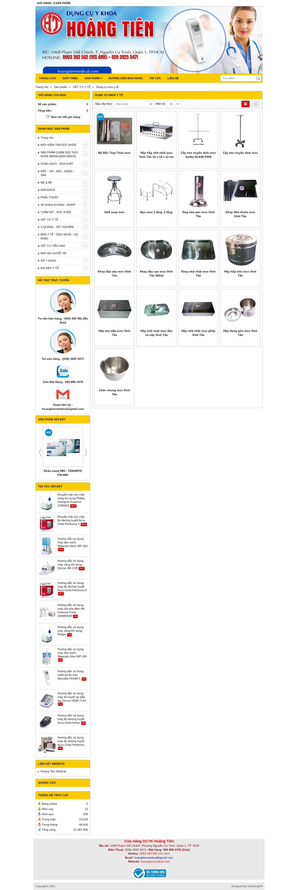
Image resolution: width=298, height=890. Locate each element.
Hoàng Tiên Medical (53, 771)
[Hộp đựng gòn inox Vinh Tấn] (240, 309)
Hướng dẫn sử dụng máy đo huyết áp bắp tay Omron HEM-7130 (72, 697)
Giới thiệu (70, 78)
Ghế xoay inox (114, 212)
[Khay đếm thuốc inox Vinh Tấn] (240, 190)
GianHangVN (255, 886)
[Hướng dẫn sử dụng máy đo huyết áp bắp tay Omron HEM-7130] (47, 700)
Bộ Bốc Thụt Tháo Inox (114, 152)
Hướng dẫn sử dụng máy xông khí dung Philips (71, 630)
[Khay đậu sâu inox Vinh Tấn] (114, 249)
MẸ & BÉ (46, 182)
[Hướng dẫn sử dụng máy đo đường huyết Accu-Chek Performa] (47, 745)
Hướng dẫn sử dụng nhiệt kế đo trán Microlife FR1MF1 (71, 675)
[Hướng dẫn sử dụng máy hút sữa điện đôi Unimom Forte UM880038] (47, 612)
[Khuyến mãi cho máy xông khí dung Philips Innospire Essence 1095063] (47, 502)
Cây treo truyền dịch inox (240, 152)
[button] (134, 104)
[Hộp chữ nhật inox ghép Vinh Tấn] (198, 309)
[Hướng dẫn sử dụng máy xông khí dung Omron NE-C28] (47, 568)
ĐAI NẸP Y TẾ (50, 268)
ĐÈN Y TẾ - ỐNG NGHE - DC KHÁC (59, 236)
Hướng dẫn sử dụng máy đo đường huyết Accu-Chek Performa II (72, 586)
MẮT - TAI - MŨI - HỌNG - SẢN (57, 173)
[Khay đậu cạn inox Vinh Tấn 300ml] (156, 249)
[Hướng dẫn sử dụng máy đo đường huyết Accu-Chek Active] (47, 723)
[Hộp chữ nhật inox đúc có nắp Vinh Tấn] (156, 309)
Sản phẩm (92, 78)
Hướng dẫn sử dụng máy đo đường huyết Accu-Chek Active (71, 719)
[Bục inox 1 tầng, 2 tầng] (156, 190)
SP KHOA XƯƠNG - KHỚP (58, 204)
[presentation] (40, 452)
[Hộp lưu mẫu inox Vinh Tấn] (114, 309)
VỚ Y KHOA (48, 260)
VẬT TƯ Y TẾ (49, 219)
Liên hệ (173, 78)
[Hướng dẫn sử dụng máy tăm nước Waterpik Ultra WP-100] (47, 656)
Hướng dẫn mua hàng (125, 78)
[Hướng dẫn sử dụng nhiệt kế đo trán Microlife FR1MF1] (47, 678)
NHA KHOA (48, 189)
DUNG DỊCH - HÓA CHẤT (57, 163)
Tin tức (155, 78)
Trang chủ (47, 78)
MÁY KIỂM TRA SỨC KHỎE (58, 144)
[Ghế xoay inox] (114, 190)
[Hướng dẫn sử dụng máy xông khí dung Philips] (47, 634)
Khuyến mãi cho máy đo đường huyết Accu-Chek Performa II (72, 520)
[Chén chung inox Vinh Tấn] (114, 368)
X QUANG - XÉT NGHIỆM (57, 227)
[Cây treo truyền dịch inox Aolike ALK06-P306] (198, 131)
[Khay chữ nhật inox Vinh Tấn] (198, 249)
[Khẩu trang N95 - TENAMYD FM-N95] (63, 447)
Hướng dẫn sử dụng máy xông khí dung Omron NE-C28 (71, 564)
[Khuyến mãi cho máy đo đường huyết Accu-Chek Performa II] (47, 524)
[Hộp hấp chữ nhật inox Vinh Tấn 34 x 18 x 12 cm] (156, 131)
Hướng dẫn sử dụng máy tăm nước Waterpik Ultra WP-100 (72, 652)
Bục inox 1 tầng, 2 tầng (156, 212)
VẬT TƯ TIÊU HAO (53, 245)
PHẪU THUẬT (50, 197)
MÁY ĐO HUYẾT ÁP (53, 253)
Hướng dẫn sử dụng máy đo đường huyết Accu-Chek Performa (71, 741)
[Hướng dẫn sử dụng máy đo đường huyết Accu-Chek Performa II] (47, 590)
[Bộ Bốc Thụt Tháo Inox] (114, 131)
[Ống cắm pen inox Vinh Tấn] (198, 190)
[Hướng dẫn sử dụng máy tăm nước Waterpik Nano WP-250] (47, 546)
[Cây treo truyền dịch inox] (240, 131)
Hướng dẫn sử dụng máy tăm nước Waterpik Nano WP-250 (73, 542)
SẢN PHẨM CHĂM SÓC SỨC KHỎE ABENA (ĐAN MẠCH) (59, 154)
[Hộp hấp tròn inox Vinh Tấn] (240, 249)
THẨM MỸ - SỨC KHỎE (56, 212)
